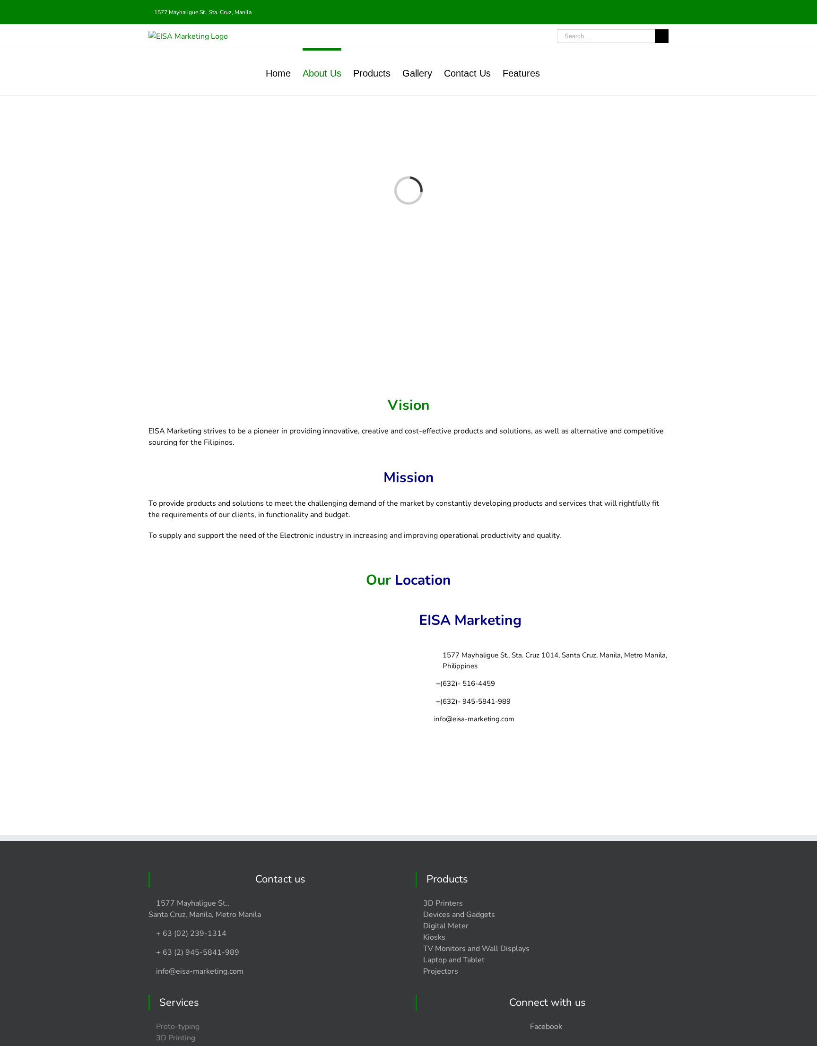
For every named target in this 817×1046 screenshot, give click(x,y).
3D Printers (443, 903)
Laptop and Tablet (454, 960)
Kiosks (434, 937)
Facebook (546, 1026)
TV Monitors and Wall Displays (476, 948)
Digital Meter (446, 926)
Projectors (440, 971)
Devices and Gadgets (459, 914)
